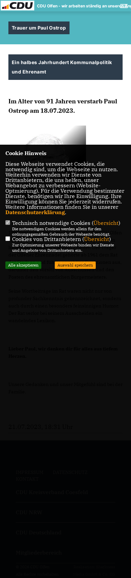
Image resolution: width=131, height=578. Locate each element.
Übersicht (106, 223)
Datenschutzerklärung (35, 212)
